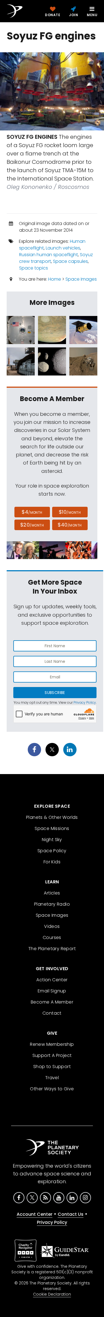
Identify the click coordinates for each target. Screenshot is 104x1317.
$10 (70, 511)
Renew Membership (52, 1044)
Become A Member (52, 1002)
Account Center (34, 1214)
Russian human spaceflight (48, 254)
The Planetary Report (52, 948)
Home (54, 279)
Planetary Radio (52, 904)
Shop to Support (52, 1066)
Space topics (33, 268)
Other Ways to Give (52, 1089)
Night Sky (52, 839)
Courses (52, 937)
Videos (52, 926)
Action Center (51, 980)
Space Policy (52, 850)
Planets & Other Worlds (52, 817)
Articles (52, 893)
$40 (70, 524)
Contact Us (70, 1214)
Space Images (81, 279)
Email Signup (52, 991)
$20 (32, 524)
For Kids (52, 862)
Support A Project (52, 1055)
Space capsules (70, 261)
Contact (52, 1013)
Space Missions (52, 828)
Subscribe (55, 692)
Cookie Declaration (52, 1294)
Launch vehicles (63, 248)
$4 (32, 511)
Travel (52, 1077)
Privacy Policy (84, 702)
